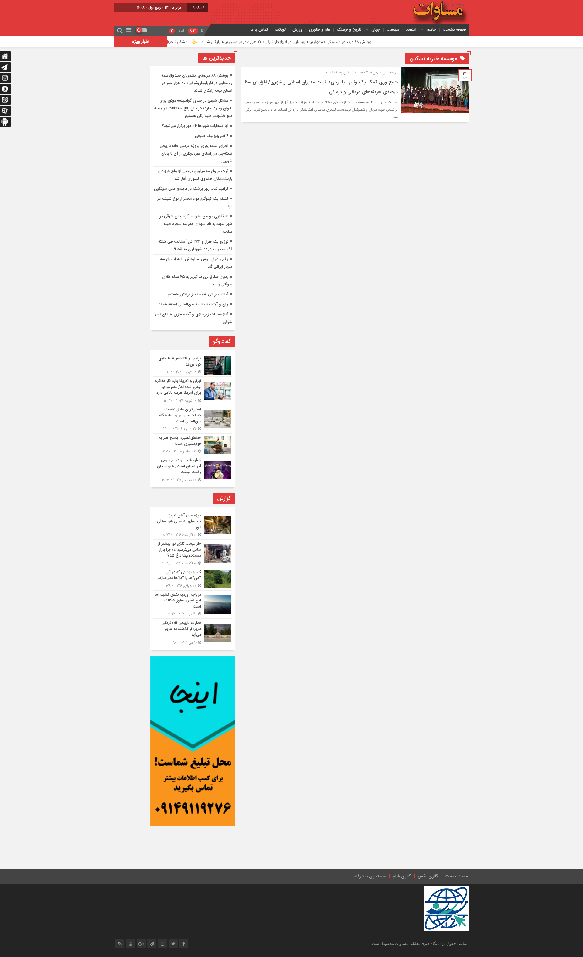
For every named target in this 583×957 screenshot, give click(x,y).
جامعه (431, 29)
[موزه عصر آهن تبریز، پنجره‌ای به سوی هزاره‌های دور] (192, 525)
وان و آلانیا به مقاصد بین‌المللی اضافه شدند (193, 304)
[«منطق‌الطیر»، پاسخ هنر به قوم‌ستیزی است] (192, 445)
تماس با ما (259, 29)
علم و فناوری (319, 29)
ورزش (297, 29)
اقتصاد (411, 29)
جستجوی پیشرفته (369, 876)
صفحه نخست (454, 29)
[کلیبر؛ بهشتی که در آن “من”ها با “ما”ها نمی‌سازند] (192, 579)
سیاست (393, 29)
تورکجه (280, 29)
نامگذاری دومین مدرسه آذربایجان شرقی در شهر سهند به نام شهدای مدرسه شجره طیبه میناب (195, 224)
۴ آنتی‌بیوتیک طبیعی (211, 136)
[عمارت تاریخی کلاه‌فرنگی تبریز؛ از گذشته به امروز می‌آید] (192, 632)
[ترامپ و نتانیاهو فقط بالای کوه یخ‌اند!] (192, 365)
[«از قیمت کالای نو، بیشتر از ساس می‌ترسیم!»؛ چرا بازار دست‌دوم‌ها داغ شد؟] (192, 554)
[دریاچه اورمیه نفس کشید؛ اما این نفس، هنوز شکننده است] (192, 605)
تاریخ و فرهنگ (349, 29)
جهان (375, 29)
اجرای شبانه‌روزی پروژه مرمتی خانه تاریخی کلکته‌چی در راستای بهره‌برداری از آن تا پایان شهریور (196, 154)
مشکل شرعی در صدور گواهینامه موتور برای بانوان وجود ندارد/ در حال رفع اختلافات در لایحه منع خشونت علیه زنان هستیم (193, 108)
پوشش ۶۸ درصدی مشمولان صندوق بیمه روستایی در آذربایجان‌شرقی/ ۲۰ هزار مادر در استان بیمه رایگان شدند (318, 42)
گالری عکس (428, 876)
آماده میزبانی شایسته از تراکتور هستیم (198, 294)
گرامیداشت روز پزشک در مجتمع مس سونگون (191, 189)
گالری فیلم (402, 876)
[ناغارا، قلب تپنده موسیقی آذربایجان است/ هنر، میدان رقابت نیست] (192, 469)
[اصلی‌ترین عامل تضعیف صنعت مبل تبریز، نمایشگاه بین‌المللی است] (192, 419)
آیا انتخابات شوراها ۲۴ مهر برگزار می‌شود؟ (195, 126)
